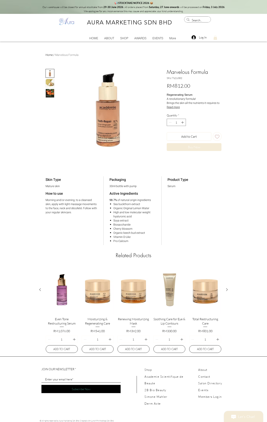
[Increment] (182, 122)
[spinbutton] (176, 122)
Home (49, 55)
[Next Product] (227, 289)
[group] (133, 309)
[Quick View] (62, 290)
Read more (173, 107)
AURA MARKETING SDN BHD (129, 22)
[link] (215, 37)
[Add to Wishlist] (217, 136)
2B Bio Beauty (155, 390)
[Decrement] (169, 122)
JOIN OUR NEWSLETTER (57, 369)
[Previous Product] (40, 289)
